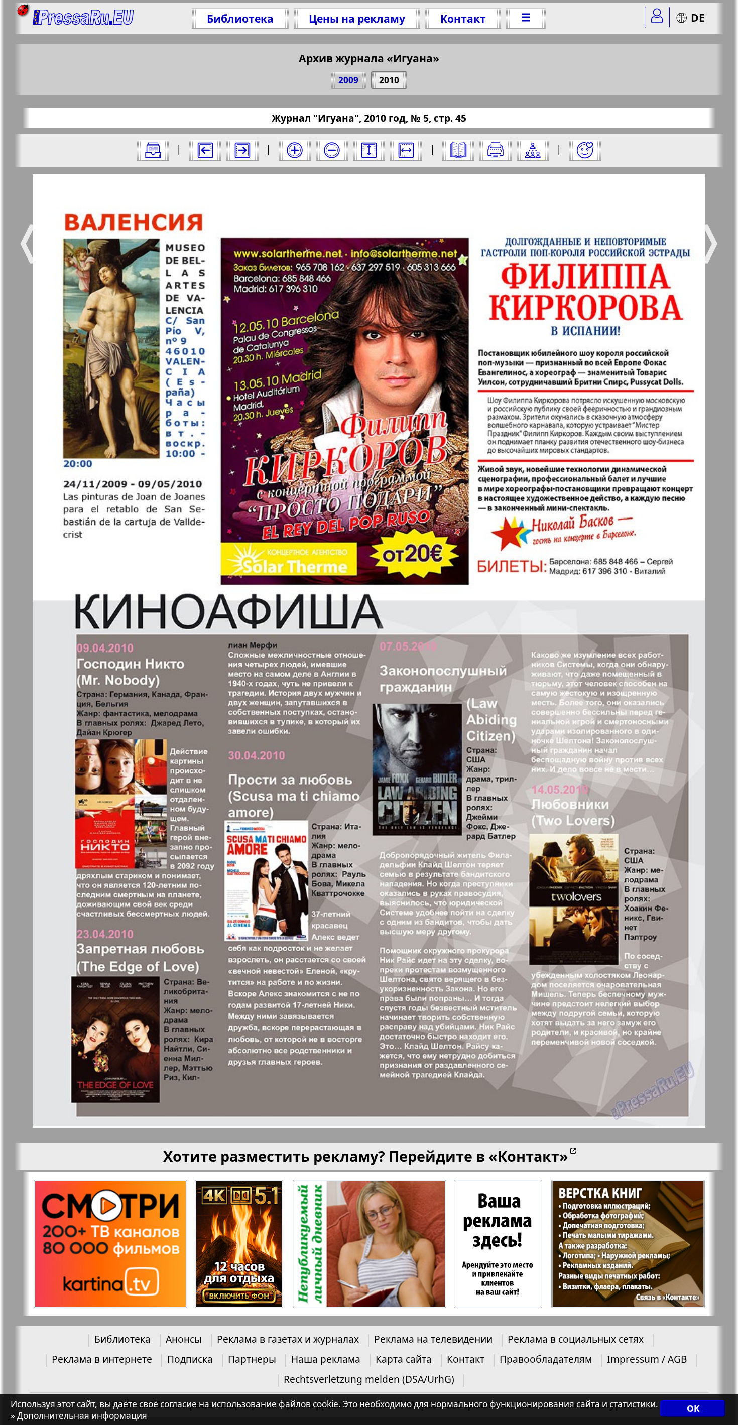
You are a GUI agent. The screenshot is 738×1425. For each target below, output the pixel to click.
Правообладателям (546, 1359)
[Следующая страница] (242, 150)
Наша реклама (325, 1359)
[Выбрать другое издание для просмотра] (153, 150)
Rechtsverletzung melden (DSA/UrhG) (369, 1379)
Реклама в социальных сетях (576, 1339)
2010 (389, 80)
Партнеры (252, 1359)
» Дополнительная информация (79, 1415)
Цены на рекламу (357, 18)
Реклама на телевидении (433, 1339)
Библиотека (240, 18)
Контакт (463, 18)
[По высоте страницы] (369, 150)
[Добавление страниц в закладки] (585, 150)
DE (698, 17)
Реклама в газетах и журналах (288, 1339)
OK (693, 1408)
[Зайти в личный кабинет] (657, 17)
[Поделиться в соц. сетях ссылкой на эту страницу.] (533, 150)
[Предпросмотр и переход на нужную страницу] (458, 150)
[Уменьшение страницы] (332, 150)
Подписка (190, 1359)
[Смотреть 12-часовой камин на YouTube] (240, 1244)
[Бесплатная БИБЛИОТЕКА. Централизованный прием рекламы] (84, 18)
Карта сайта (404, 1359)
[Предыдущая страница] (205, 150)
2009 (348, 80)
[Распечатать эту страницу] (495, 150)
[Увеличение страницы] (295, 150)
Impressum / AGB (647, 1359)
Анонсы (184, 1339)
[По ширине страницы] (406, 150)
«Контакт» (528, 1156)
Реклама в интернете (102, 1359)
